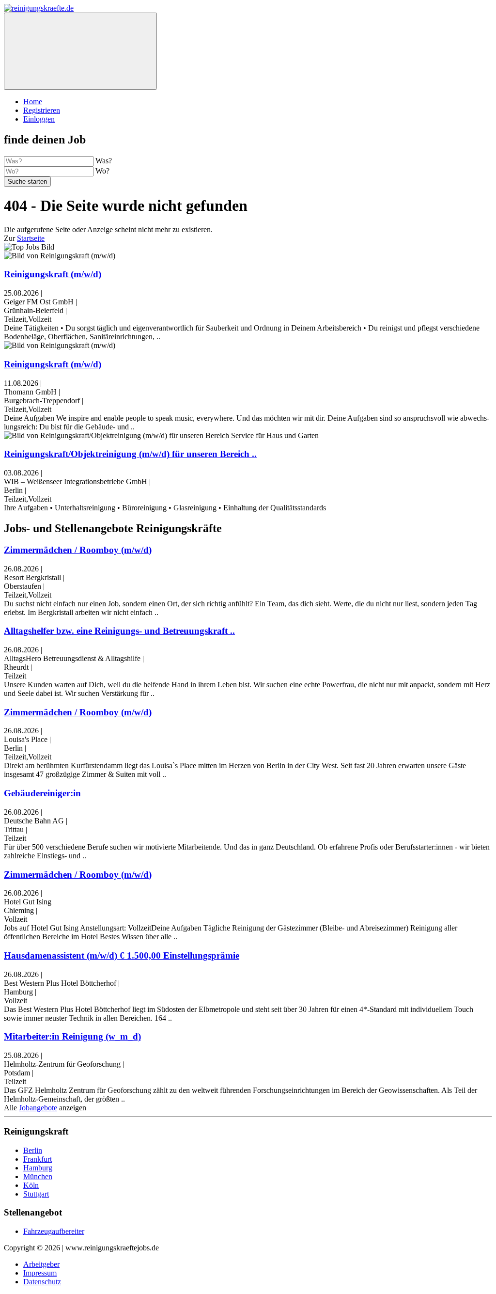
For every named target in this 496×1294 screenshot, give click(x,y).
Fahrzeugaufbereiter (53, 1231)
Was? (103, 161)
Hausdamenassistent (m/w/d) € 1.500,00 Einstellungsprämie (121, 955)
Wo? (102, 171)
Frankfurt (37, 1159)
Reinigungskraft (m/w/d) (52, 274)
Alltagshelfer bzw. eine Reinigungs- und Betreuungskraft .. (119, 631)
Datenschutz (42, 1282)
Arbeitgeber (41, 1264)
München (37, 1176)
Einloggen (39, 119)
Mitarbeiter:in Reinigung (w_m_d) (72, 1036)
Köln (31, 1185)
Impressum (40, 1273)
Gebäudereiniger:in (42, 793)
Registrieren (41, 110)
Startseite (31, 238)
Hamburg (37, 1168)
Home (32, 101)
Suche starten (27, 181)
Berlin (32, 1150)
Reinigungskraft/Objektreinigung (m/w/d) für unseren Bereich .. (130, 454)
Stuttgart (36, 1194)
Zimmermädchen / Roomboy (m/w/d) (78, 550)
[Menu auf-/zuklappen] (80, 51)
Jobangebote (38, 1108)
